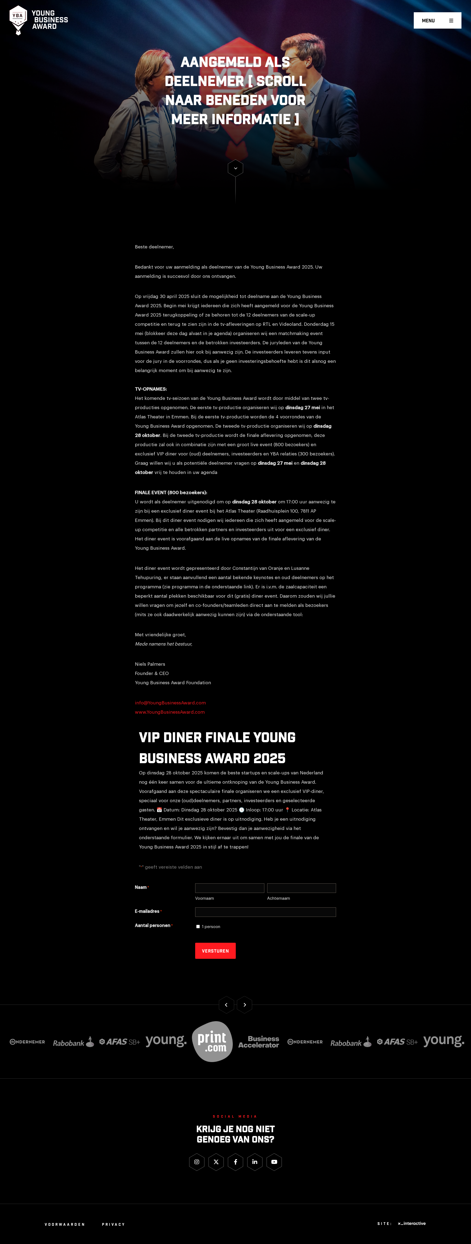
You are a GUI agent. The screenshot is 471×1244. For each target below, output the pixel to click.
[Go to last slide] (226, 1005)
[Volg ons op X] (216, 1162)
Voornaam (204, 898)
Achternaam (278, 898)
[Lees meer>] (235, 168)
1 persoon (211, 927)
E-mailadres (148, 911)
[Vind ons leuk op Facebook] (235, 1162)
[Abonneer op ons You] (274, 1162)
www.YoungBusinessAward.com (170, 712)
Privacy (114, 1224)
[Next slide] (244, 1005)
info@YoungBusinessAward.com (170, 703)
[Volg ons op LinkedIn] (254, 1162)
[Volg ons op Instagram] (196, 1162)
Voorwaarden (65, 1224)
